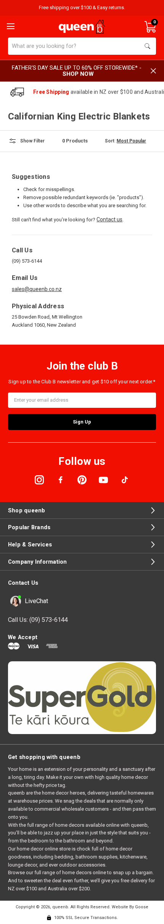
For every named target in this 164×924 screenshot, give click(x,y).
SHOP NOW (78, 73)
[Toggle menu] (10, 26)
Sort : (111, 141)
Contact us (109, 219)
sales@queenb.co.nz (37, 289)
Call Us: (38, 619)
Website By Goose (130, 906)
